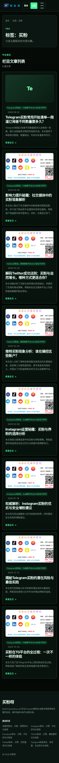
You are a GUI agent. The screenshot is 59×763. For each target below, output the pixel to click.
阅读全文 (11, 142)
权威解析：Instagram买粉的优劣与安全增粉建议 (28, 505)
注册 (34, 5)
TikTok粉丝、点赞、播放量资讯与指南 (44, 736)
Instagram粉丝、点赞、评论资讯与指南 (43, 728)
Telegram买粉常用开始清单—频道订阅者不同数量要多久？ (29, 119)
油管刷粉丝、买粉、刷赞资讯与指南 (15, 728)
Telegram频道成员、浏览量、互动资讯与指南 (42, 744)
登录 (26, 5)
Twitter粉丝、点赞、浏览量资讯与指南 (14, 744)
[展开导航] (42, 5)
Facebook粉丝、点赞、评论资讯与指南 (14, 736)
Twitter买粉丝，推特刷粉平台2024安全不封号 (26, 264)
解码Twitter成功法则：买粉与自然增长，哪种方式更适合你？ (29, 275)
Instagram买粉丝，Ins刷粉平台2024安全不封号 (27, 420)
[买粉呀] (11, 5)
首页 (7, 21)
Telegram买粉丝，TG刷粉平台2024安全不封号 (26, 108)
